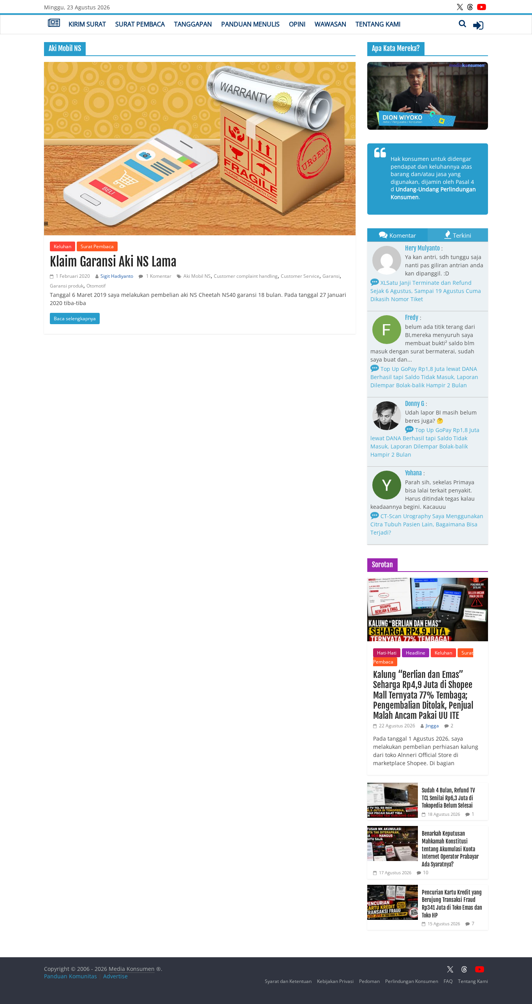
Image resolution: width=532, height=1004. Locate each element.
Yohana (413, 473)
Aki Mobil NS (197, 276)
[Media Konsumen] (54, 24)
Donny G (414, 404)
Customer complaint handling (246, 276)
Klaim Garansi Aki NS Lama (113, 262)
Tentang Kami (378, 24)
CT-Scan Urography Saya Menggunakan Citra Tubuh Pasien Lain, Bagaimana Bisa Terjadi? (426, 524)
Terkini (462, 235)
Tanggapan (193, 24)
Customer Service (300, 276)
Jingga (432, 725)
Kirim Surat (87, 24)
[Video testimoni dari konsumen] (427, 96)
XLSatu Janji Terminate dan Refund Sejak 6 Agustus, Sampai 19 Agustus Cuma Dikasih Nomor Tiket (425, 291)
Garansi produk (66, 285)
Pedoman (369, 981)
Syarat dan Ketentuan (288, 981)
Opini (297, 24)
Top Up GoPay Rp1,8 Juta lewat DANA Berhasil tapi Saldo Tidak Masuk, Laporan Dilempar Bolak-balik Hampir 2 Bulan (424, 377)
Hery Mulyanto (422, 248)
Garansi (331, 276)
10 (425, 872)
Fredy (411, 317)
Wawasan (330, 24)
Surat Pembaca (140, 24)
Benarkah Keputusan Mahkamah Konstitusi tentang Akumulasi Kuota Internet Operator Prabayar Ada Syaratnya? (450, 848)
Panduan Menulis (250, 24)
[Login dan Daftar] (478, 25)
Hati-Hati (386, 652)
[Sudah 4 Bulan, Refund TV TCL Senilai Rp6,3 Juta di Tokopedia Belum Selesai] (392, 786)
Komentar (402, 235)
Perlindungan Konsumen (411, 981)
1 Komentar (158, 276)
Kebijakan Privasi (335, 981)
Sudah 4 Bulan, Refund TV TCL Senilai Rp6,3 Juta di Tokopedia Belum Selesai (448, 798)
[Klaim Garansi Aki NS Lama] (200, 148)
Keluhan (62, 246)
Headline (415, 652)
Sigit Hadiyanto (116, 276)
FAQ (448, 981)
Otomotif (96, 285)
